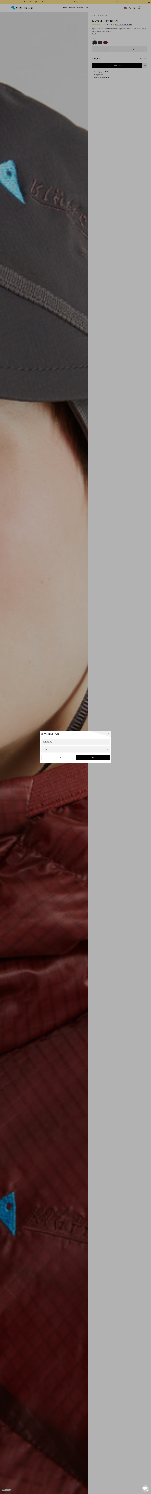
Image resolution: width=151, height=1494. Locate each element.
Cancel (58, 758)
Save (93, 758)
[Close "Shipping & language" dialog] (108, 733)
